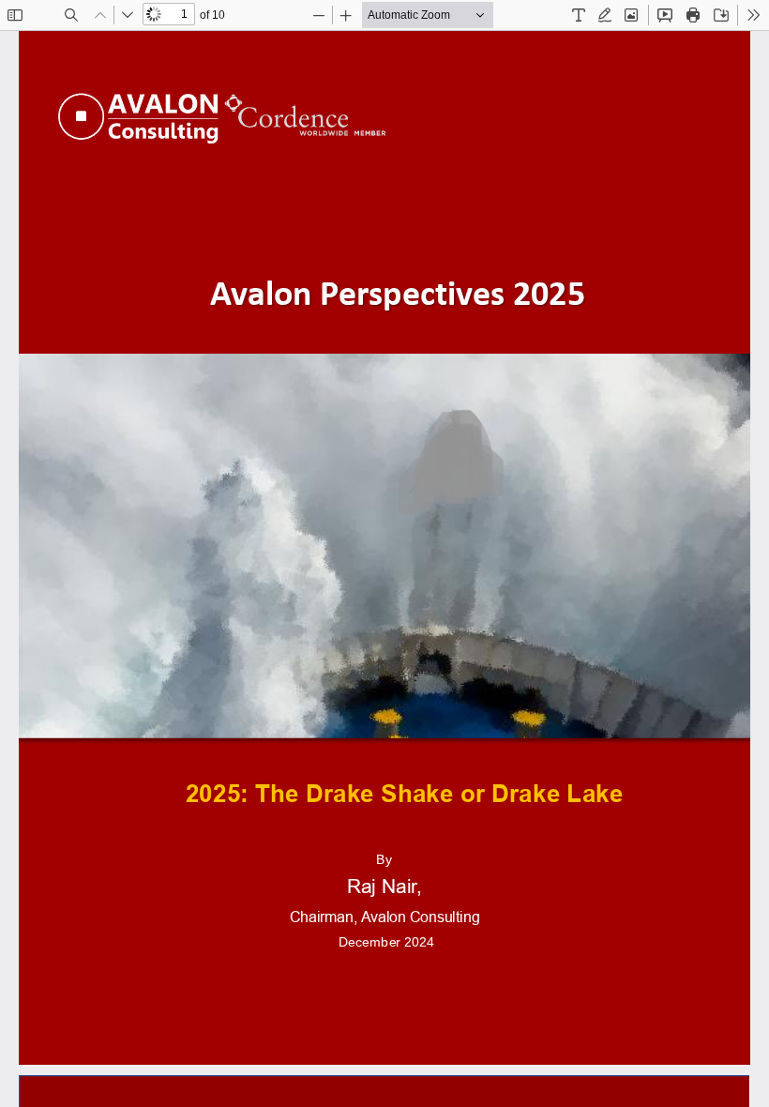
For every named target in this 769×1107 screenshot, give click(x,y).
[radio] (578, 15)
